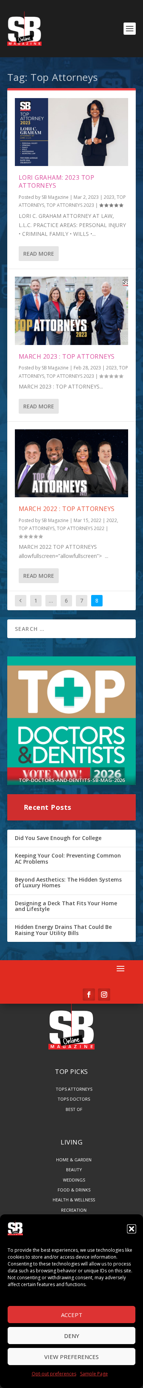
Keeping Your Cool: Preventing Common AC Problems (68, 858)
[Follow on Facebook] (89, 994)
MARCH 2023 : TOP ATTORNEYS (67, 356)
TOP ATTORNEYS (37, 528)
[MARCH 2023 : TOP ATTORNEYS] (72, 311)
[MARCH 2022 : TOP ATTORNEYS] (72, 463)
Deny (71, 1336)
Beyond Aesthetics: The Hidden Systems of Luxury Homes (68, 882)
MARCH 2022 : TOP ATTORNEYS (67, 509)
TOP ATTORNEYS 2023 (70, 205)
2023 (109, 197)
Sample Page (94, 1373)
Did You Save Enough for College (58, 838)
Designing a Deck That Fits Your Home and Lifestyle (66, 906)
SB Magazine (55, 197)
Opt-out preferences (54, 1373)
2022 (111, 520)
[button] (131, 1229)
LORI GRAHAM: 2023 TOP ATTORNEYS (57, 181)
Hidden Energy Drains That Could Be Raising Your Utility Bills (63, 930)
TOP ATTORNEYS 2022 (80, 528)
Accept (71, 1315)
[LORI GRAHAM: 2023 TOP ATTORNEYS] (72, 132)
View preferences (71, 1357)
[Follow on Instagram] (104, 994)
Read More (38, 253)
